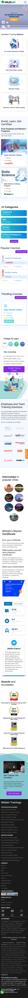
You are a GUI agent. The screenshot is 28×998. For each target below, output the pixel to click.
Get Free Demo (14, 793)
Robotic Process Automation (13, 927)
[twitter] (21, 915)
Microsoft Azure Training (7, 822)
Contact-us (27, 453)
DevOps (23, 921)
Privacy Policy (4, 873)
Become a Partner (5, 904)
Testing (19, 925)
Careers (3, 899)
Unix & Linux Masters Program (8, 850)
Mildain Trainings (11, 802)
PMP (2, 927)
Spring (3, 934)
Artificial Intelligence (12, 928)
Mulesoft (18, 932)
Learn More (8, 321)
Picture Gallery (18, 604)
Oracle (3, 923)
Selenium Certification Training (9, 832)
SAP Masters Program (6, 852)
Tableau (3, 928)
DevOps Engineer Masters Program (10, 840)
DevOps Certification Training (8, 809)
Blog (2, 870)
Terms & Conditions (8, 942)
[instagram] (21, 911)
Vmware (12, 932)
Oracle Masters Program (7, 845)
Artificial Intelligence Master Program (10, 860)
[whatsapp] (12, 915)
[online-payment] (9, 894)
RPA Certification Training (7, 824)
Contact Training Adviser (14, 369)
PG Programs (4, 921)
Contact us (4, 868)
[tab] (4, 344)
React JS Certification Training (9, 814)
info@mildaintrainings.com (9, 992)
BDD (7, 930)
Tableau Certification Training (8, 817)
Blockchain (22, 928)
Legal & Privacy (20, 942)
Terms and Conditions (6, 875)
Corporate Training (6, 880)
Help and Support (5, 883)
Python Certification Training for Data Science (12, 819)
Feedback (3, 885)
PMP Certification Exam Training (9, 829)
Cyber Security (14, 930)
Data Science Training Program (9, 837)
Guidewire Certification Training (9, 827)
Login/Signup (4, 888)
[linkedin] (3, 915)
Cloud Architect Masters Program (9, 842)
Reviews (8, 604)
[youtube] (12, 911)
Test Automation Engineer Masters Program (12, 857)
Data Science (10, 923)
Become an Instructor (6, 902)
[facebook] (3, 911)
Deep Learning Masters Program (9, 855)
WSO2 (2, 930)
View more (14, 241)
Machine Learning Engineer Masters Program (12, 847)
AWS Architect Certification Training (10, 812)
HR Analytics (18, 923)
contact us (4, 974)
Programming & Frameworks (8, 925)
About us (3, 865)
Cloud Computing (14, 921)
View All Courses (21, 251)
